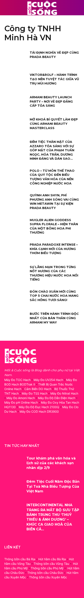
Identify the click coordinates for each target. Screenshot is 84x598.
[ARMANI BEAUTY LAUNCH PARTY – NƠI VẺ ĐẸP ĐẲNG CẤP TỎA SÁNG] (15, 103)
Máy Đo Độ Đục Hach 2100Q (39, 407)
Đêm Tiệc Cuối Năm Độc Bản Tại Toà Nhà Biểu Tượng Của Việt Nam (52, 486)
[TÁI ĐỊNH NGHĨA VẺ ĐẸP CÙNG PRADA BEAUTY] (15, 59)
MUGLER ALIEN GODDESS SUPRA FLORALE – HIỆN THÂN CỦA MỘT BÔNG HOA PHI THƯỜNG (54, 226)
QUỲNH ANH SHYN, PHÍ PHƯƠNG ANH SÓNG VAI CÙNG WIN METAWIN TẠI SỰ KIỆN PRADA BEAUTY (54, 201)
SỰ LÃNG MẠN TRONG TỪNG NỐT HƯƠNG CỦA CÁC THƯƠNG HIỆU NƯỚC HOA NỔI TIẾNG (54, 273)
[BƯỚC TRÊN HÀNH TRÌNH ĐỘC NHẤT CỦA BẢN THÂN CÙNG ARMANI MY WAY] (15, 320)
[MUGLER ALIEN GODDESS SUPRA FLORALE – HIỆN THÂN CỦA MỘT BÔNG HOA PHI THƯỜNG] (15, 226)
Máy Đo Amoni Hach (20, 398)
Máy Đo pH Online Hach (21, 402)
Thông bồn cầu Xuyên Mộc (48, 577)
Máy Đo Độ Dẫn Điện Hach (56, 398)
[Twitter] (27, 430)
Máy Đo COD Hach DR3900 (39, 411)
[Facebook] (8, 430)
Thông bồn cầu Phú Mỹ (47, 568)
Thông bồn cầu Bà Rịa (19, 559)
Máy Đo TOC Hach (17, 380)
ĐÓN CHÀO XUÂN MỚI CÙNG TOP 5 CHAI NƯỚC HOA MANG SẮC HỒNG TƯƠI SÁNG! (54, 296)
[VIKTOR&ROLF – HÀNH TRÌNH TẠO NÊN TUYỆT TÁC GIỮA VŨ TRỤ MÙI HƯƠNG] (15, 81)
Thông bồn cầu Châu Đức (45, 573)
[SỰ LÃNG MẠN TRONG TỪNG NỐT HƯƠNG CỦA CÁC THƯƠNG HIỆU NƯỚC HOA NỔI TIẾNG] (15, 273)
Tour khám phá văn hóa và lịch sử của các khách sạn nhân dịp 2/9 (51, 463)
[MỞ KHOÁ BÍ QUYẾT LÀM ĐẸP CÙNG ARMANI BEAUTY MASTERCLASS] (15, 125)
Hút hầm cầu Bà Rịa (52, 559)
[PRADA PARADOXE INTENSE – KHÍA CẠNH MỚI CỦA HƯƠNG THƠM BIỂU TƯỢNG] (15, 251)
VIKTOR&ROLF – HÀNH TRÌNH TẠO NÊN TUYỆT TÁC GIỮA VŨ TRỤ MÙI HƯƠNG (54, 79)
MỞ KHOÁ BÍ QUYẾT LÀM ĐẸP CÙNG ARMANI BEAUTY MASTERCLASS (54, 123)
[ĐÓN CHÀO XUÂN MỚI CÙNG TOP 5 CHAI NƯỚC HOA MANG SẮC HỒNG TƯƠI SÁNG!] (15, 298)
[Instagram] (18, 430)
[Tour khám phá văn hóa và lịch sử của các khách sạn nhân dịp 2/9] (13, 463)
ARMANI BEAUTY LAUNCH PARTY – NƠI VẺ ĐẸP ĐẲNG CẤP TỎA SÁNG (51, 101)
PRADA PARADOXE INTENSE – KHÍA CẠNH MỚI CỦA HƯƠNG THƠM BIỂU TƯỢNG (54, 249)
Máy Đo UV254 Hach (48, 380)
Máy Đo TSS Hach (34, 393)
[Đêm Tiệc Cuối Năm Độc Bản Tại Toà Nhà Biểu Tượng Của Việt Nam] (13, 487)
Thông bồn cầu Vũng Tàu (51, 563)
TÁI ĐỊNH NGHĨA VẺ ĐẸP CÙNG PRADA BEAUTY (54, 55)
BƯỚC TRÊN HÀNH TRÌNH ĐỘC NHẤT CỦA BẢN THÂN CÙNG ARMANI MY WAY (54, 318)
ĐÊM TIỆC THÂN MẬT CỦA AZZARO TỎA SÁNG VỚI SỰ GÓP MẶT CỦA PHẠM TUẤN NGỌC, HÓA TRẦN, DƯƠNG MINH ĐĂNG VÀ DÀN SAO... (52, 150)
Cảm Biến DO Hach (37, 389)
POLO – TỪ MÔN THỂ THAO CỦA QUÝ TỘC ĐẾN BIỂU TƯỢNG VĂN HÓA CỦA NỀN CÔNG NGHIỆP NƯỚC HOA (52, 177)
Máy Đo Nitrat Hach (64, 393)
